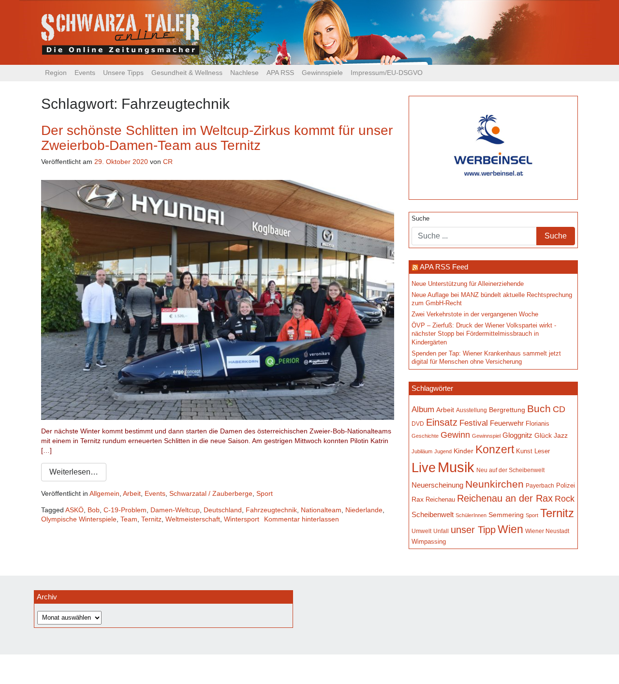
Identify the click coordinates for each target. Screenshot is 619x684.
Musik (456, 467)
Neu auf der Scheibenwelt (510, 470)
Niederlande (364, 510)
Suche (420, 218)
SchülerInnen (471, 515)
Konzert (494, 449)
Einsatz (441, 422)
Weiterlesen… (73, 472)
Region (56, 72)
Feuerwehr (507, 423)
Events (84, 72)
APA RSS (280, 72)
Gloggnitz (517, 435)
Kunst (524, 451)
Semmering (506, 515)
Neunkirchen (494, 484)
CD (559, 409)
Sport (264, 493)
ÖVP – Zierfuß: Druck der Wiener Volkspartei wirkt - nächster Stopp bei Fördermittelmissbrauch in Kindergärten (484, 334)
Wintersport (241, 519)
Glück (543, 435)
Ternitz (151, 519)
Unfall (441, 531)
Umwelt (421, 531)
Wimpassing (429, 541)
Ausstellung (471, 410)
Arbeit (132, 493)
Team (128, 519)
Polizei (565, 485)
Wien (510, 529)
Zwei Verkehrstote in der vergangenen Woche (475, 314)
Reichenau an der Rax (505, 498)
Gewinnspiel (486, 436)
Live (424, 468)
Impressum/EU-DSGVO (387, 72)
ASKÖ (74, 510)
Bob (94, 510)
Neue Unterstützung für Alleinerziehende (468, 284)
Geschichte (425, 436)
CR (168, 161)
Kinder (463, 451)
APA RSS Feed (444, 267)
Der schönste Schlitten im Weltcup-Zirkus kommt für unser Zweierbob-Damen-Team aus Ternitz (217, 138)
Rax (418, 499)
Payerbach (540, 485)
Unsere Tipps (123, 72)
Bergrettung (507, 410)
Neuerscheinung (437, 485)
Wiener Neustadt (547, 531)
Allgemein (104, 493)
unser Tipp (473, 529)
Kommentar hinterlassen (301, 519)
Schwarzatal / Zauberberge (210, 493)
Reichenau (440, 499)
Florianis (537, 423)
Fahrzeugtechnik (271, 510)
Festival (473, 423)
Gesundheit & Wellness (186, 72)
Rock (565, 499)
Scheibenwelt (433, 514)
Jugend (443, 451)
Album (423, 409)
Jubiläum (422, 451)
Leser (542, 451)
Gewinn (455, 435)
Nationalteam (321, 510)
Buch (539, 408)
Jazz (561, 435)
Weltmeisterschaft (192, 519)
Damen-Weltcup (175, 510)
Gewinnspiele (322, 72)
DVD (418, 423)
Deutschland (223, 510)
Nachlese (244, 72)
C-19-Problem (125, 510)
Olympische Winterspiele (79, 519)
